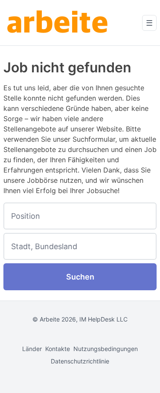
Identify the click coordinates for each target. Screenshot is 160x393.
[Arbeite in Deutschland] (58, 23)
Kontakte (57, 348)
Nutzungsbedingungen (105, 348)
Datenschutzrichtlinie (80, 361)
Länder (32, 348)
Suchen (80, 276)
